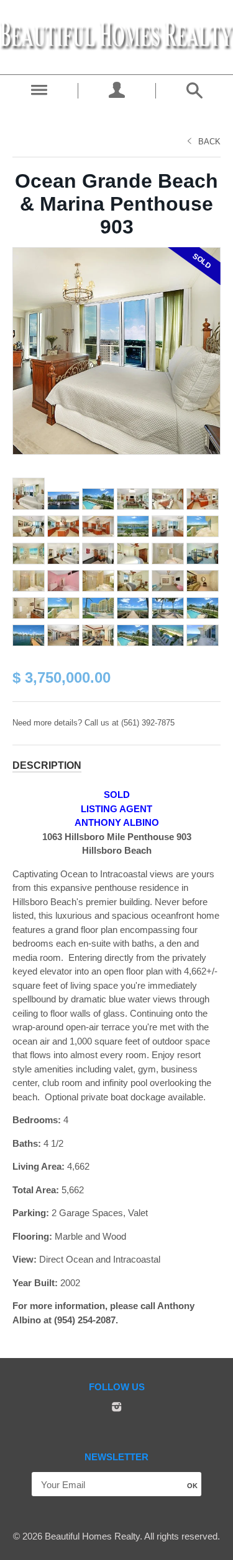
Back (209, 141)
